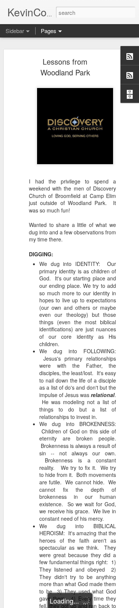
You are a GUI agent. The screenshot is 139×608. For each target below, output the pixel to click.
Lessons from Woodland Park (65, 67)
